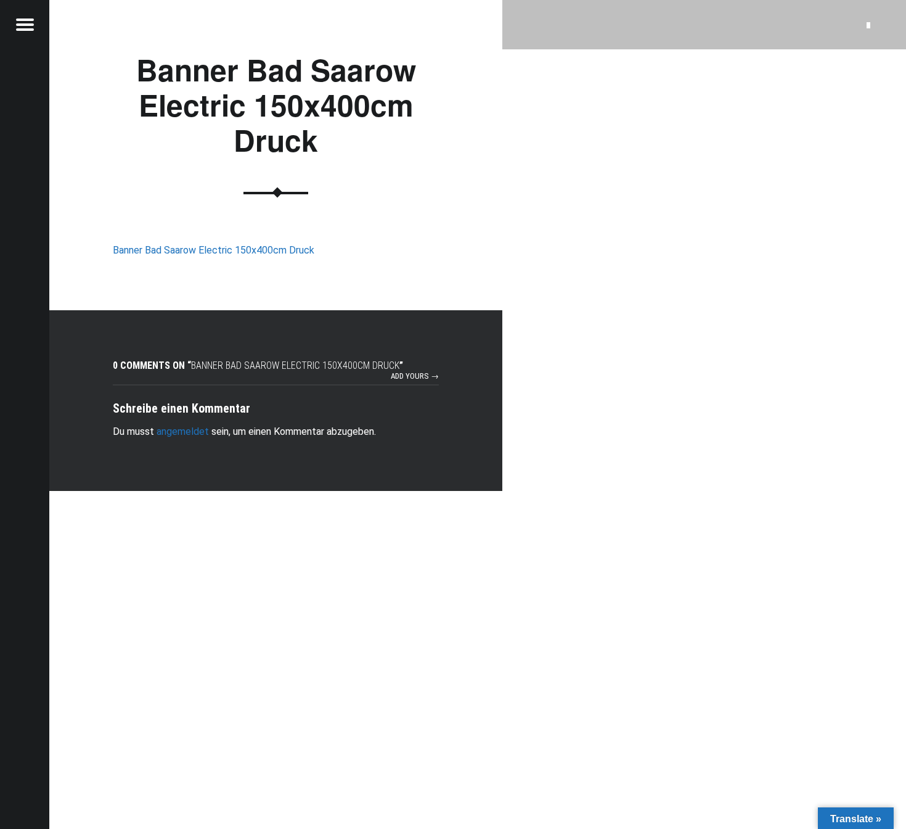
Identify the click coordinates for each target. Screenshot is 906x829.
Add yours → (415, 376)
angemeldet (183, 431)
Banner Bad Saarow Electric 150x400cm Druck (213, 250)
